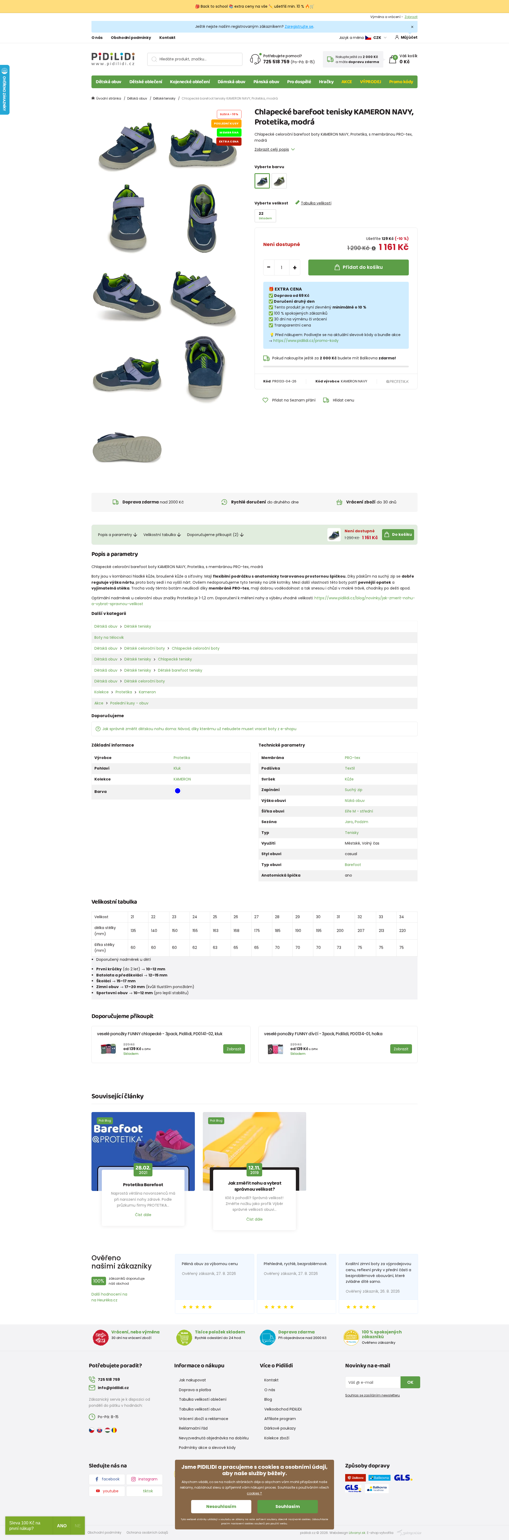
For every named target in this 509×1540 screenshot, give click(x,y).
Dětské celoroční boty (144, 648)
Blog (268, 1399)
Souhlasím (287, 1506)
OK (410, 1382)
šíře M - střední (359, 811)
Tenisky (352, 832)
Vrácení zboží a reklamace (203, 1418)
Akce (98, 703)
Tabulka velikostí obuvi (200, 1409)
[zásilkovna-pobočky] (356, 1478)
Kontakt (167, 37)
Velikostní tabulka (159, 534)
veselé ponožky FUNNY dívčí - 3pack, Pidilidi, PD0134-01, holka (323, 1034)
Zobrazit (411, 17)
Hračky (326, 82)
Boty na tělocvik (109, 637)
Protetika (124, 692)
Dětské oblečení (145, 82)
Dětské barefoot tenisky (180, 670)
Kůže (349, 779)
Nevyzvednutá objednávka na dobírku (214, 1438)
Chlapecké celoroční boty (196, 648)
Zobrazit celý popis (271, 149)
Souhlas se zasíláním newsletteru (372, 1395)
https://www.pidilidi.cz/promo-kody (306, 340)
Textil (350, 768)
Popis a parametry (115, 534)
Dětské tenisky (164, 98)
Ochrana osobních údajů (147, 1532)
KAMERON (182, 779)
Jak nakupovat (192, 1380)
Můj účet (409, 37)
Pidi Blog (105, 1120)
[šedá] (279, 181)
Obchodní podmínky (131, 37)
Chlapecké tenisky (175, 659)
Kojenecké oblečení (190, 82)
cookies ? (254, 1493)
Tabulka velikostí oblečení (202, 1399)
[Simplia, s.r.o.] (409, 1532)
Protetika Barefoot (143, 1185)
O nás (96, 37)
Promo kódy (401, 82)
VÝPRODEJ (370, 82)
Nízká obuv (355, 800)
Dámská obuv (231, 82)
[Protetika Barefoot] (143, 1151)
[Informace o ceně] (374, 248)
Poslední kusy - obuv (129, 703)
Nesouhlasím (221, 1506)
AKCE (346, 82)
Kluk (177, 768)
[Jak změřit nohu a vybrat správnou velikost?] (254, 1151)
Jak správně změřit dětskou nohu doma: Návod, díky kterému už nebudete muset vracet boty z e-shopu (199, 728)
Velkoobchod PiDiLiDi (283, 1409)
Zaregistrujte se (299, 26)
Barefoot (353, 864)
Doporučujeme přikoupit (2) (213, 534)
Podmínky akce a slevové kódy (207, 1447)
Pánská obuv (266, 82)
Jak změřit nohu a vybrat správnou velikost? (255, 1186)
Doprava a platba (195, 1389)
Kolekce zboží (276, 1438)
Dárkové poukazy (280, 1428)
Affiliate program (280, 1418)
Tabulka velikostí (316, 203)
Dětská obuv (108, 82)
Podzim (361, 821)
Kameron (147, 692)
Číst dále (143, 1214)
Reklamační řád (193, 1428)
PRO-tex (352, 757)
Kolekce (101, 692)
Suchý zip (353, 789)
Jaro (349, 821)
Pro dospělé (299, 82)
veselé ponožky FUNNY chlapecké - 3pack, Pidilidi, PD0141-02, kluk (159, 1034)
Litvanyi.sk (357, 1532)
